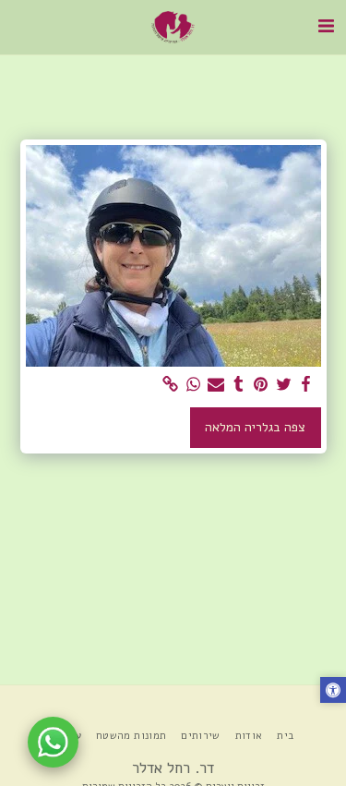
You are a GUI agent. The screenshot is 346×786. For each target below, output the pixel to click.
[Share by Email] (216, 384)
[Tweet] (284, 384)
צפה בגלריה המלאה (255, 427)
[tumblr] (239, 384)
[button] (325, 26)
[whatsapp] (193, 384)
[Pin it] (261, 384)
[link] (170, 384)
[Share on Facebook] (306, 384)
